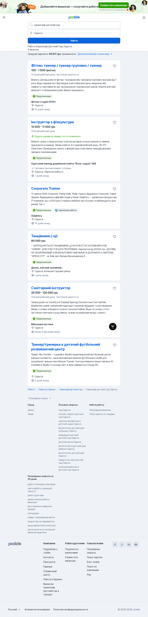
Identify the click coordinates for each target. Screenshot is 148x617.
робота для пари (36, 495)
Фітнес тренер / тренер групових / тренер (66, 65)
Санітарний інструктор (50, 288)
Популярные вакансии (100, 410)
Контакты (48, 557)
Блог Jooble (93, 561)
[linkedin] (129, 544)
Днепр (31, 410)
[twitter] (122, 544)
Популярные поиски (38, 398)
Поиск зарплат (95, 557)
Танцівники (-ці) (44, 236)
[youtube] (136, 544)
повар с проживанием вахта (41, 517)
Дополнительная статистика (93, 53)
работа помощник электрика (41, 484)
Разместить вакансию (113, 5)
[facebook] (115, 544)
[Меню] (4, 17)
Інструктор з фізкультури (52, 122)
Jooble (136, 609)
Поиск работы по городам (102, 414)
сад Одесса (64, 410)
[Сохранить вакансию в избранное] (115, 66)
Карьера (47, 566)
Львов (30, 414)
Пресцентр (49, 561)
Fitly (89, 574)
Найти (74, 40)
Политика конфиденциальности (70, 609)
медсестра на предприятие (41, 521)
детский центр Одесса (70, 442)
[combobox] (14, 609)
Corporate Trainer (45, 188)
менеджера (33, 513)
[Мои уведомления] (144, 17)
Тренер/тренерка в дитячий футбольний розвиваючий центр (65, 346)
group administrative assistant (42, 525)
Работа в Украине (52, 579)
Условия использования (37, 609)
